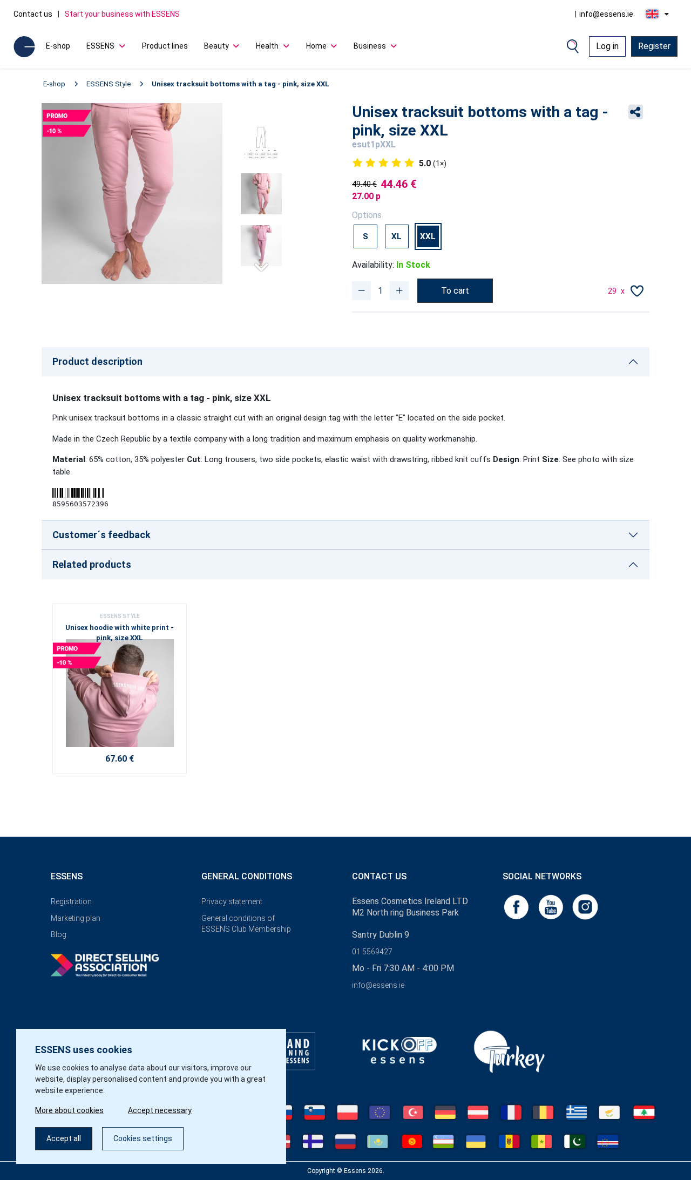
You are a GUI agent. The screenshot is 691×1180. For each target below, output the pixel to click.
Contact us (32, 14)
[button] (261, 262)
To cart (455, 291)
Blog (58, 934)
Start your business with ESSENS (122, 14)
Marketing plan (75, 918)
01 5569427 (372, 951)
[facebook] (517, 906)
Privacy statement (231, 901)
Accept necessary (160, 1110)
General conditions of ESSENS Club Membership (246, 924)
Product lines (165, 46)
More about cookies (69, 1110)
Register (654, 46)
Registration (71, 901)
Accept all (63, 1138)
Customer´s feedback (101, 534)
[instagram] (585, 906)
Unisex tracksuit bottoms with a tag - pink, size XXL (240, 84)
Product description (97, 361)
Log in (607, 46)
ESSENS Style (108, 84)
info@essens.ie (606, 14)
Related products (91, 564)
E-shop (58, 46)
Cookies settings (142, 1138)
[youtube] (551, 906)
